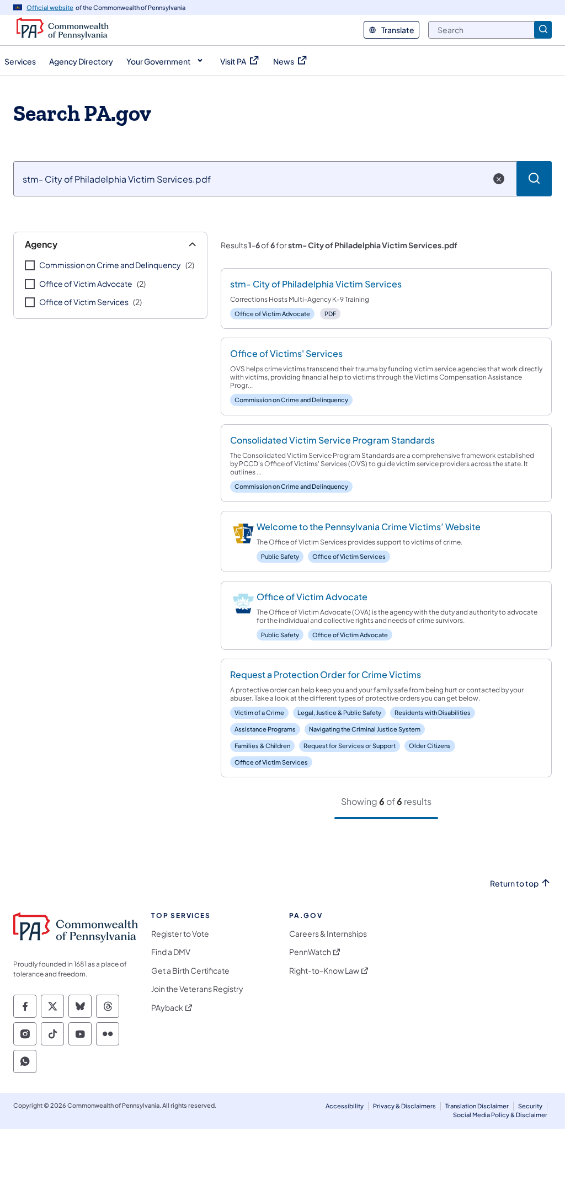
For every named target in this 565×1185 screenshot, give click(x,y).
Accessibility (345, 1105)
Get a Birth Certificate (190, 970)
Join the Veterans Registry (197, 989)
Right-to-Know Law (324, 970)
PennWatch (310, 952)
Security (530, 1105)
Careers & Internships (328, 933)
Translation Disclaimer (477, 1105)
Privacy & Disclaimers (404, 1105)
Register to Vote (180, 933)
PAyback (167, 1007)
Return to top (514, 883)
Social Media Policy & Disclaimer (500, 1114)
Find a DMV (170, 952)
